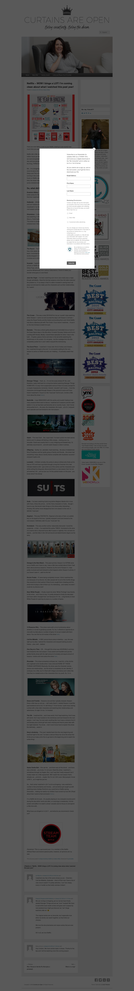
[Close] (94, 149)
